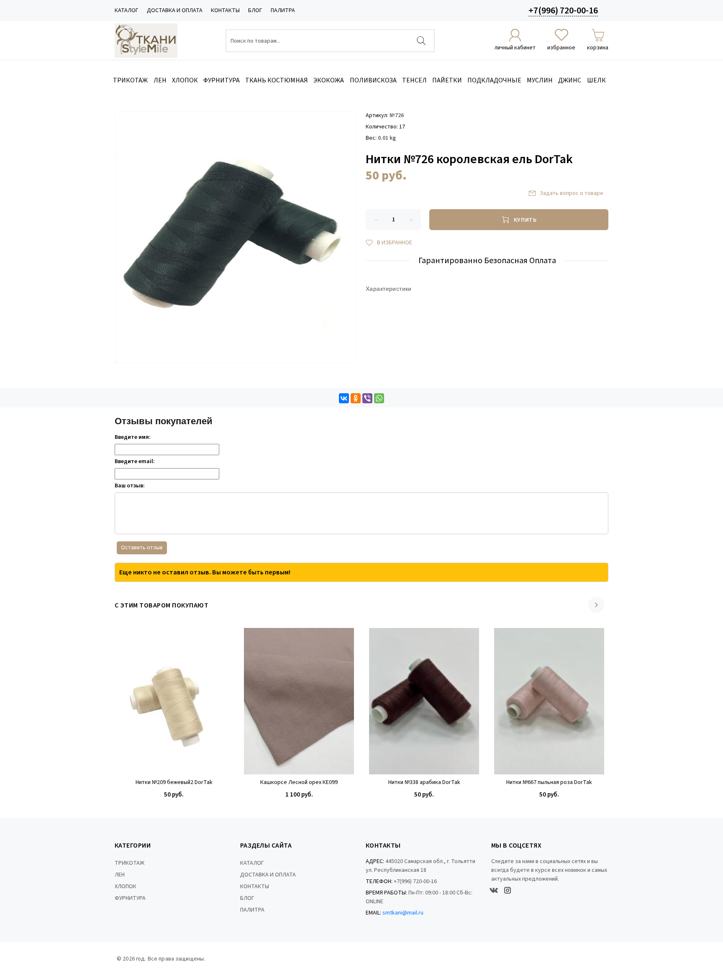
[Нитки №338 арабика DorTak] (424, 701)
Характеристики (389, 288)
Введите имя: (133, 437)
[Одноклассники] (356, 398)
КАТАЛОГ (126, 10)
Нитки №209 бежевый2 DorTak (174, 783)
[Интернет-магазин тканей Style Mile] (146, 40)
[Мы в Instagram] (507, 890)
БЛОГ (255, 10)
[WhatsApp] (379, 398)
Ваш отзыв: (130, 486)
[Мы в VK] (494, 890)
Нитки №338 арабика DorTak (424, 783)
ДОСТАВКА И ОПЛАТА (175, 10)
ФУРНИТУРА (130, 898)
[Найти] (421, 40)
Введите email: (135, 461)
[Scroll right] (596, 605)
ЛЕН (120, 875)
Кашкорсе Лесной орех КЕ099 (299, 783)
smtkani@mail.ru (402, 913)
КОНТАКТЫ (225, 10)
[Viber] (367, 398)
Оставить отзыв (142, 547)
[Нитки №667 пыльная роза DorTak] (549, 701)
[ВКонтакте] (344, 398)
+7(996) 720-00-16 (563, 10)
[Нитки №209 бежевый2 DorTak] (174, 701)
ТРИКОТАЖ (129, 863)
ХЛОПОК (125, 886)
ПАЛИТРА (283, 10)
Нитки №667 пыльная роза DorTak (549, 783)
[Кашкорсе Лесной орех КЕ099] (299, 701)
